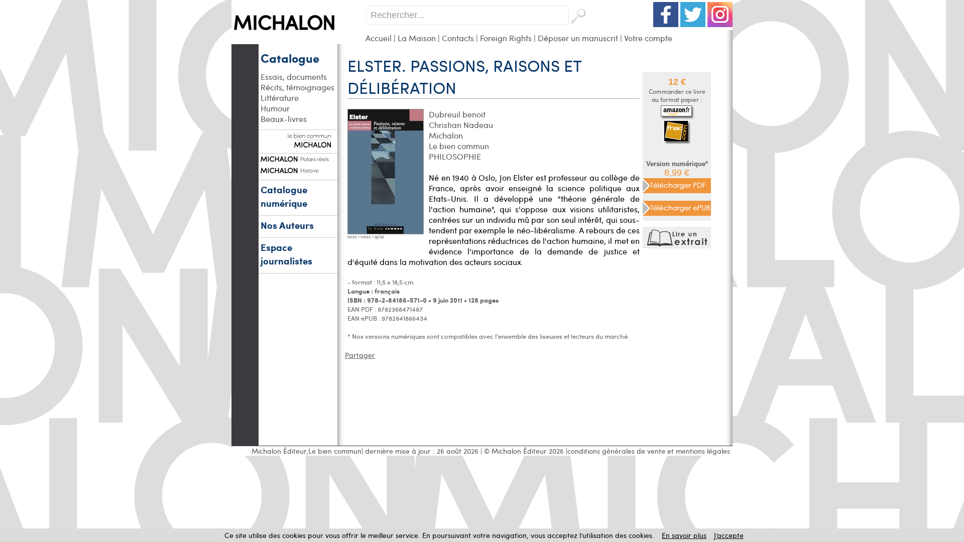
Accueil (379, 38)
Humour (275, 108)
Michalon (446, 135)
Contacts (458, 38)
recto (352, 236)
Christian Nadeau (461, 124)
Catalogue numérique (284, 196)
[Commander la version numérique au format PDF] (677, 184)
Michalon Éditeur (279, 451)
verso (365, 236)
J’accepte (729, 535)
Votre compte (648, 38)
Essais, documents (294, 76)
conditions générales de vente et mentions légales (648, 451)
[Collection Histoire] (298, 169)
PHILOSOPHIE (455, 156)
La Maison (417, 38)
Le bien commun (459, 146)
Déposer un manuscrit (578, 38)
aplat (379, 236)
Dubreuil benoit (457, 114)
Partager (360, 355)
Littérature (280, 97)
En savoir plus (684, 535)
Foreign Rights (506, 38)
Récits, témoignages (297, 87)
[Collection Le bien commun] (298, 142)
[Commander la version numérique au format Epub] (677, 207)
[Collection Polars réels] (298, 157)
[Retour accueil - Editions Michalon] (298, 41)
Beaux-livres (284, 118)
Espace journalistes (286, 253)
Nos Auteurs (287, 225)
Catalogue (290, 57)
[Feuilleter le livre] (678, 245)
